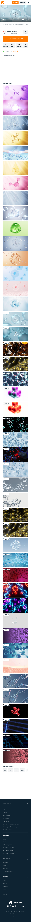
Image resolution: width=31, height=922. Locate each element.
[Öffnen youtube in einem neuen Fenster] (22, 905)
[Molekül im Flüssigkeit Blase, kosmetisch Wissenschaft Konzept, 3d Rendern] (15, 318)
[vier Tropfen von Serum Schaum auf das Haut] (15, 152)
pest (16, 769)
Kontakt (5, 865)
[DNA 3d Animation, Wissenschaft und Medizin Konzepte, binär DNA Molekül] (15, 725)
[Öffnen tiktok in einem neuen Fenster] (17, 905)
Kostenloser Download (16, 39)
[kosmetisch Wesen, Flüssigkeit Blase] (15, 212)
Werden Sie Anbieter (8, 870)
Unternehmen (6, 815)
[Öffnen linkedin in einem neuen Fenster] (12, 905)
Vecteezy (5, 809)
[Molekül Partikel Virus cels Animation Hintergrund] (15, 574)
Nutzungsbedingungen (9, 915)
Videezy (5, 812)
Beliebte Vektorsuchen (8, 847)
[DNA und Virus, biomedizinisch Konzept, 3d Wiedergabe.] (15, 589)
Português (5, 885)
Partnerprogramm (7, 844)
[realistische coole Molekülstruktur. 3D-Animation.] (15, 439)
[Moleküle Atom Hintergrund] (15, 424)
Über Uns (5, 867)
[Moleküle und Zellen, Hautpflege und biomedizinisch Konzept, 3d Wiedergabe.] (15, 92)
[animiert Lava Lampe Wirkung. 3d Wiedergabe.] (15, 710)
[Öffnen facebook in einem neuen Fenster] (7, 905)
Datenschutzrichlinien (21, 915)
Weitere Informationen (9, 54)
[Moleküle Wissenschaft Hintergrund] (15, 363)
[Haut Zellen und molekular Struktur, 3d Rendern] (15, 665)
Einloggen (22, 2)
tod (11, 769)
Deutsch (5, 888)
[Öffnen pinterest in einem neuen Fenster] (15, 905)
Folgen (25, 33)
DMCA (4, 841)
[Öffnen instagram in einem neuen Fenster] (9, 905)
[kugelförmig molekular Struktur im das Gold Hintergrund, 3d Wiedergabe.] (15, 258)
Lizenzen (5, 838)
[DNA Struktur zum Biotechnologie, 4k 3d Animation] (15, 680)
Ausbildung (6, 817)
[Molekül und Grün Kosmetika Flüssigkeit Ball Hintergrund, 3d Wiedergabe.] (15, 227)
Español (5, 882)
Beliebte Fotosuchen (8, 850)
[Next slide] (24, 770)
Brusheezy (5, 806)
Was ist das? (16, 51)
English (5, 880)
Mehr (4, 894)
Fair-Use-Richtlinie (15, 916)
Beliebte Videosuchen (8, 852)
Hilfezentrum (6, 862)
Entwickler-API (6, 820)
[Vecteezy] (2, 2)
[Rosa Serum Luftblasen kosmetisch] (15, 107)
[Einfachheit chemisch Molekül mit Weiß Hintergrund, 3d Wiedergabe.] (15, 620)
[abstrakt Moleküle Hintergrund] (15, 514)
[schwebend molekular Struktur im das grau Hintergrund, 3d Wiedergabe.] (15, 243)
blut (5, 769)
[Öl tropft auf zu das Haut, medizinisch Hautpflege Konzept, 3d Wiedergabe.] (15, 197)
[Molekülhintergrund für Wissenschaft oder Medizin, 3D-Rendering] (15, 484)
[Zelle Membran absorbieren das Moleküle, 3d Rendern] (15, 559)
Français (5, 891)
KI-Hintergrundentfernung (10, 826)
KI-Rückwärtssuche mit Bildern (11, 823)
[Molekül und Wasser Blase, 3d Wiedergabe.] (15, 303)
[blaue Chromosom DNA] (15, 740)
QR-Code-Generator (8, 829)
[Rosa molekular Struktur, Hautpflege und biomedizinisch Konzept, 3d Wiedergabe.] (15, 182)
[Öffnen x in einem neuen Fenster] (20, 905)
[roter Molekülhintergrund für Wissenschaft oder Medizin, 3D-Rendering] (15, 454)
